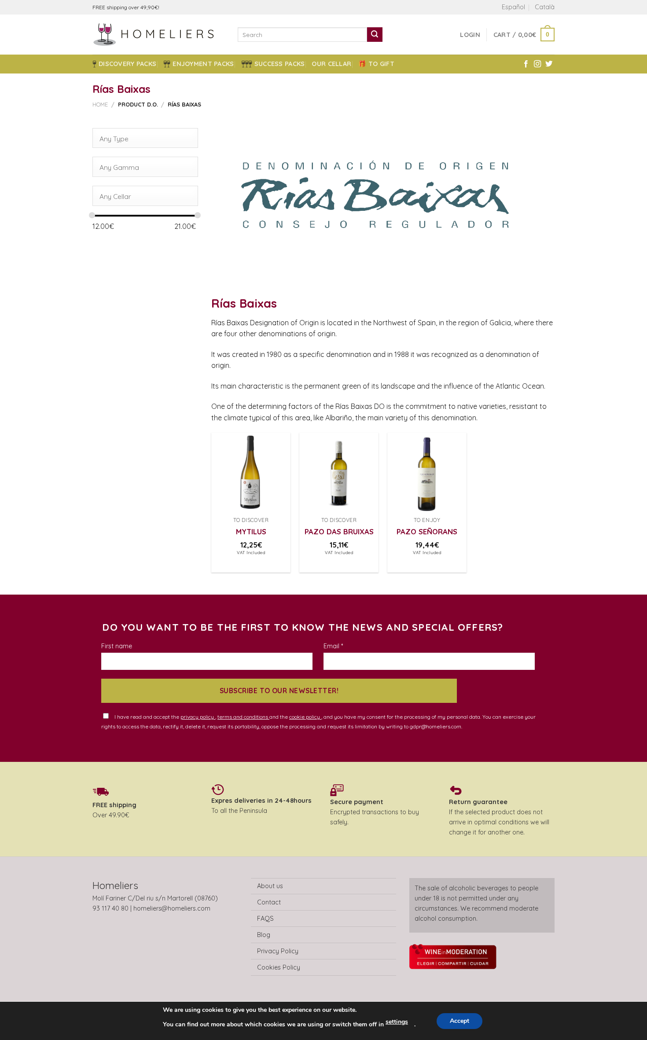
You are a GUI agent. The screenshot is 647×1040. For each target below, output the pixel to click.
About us (270, 886)
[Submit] (374, 34)
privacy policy (197, 716)
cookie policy (305, 716)
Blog (263, 935)
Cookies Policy (278, 967)
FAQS (265, 918)
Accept (459, 1021)
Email (333, 646)
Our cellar (331, 64)
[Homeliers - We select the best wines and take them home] (158, 34)
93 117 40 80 (110, 908)
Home (100, 104)
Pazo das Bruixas (339, 531)
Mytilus (251, 531)
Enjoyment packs (203, 64)
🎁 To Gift (376, 64)
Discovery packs (127, 64)
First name (116, 646)
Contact (269, 902)
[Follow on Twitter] (548, 64)
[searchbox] (142, 138)
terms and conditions (243, 716)
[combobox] (145, 138)
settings (397, 1022)
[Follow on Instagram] (537, 64)
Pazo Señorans (427, 531)
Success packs (279, 64)
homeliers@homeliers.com (171, 908)
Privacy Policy (277, 951)
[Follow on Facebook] (525, 64)
